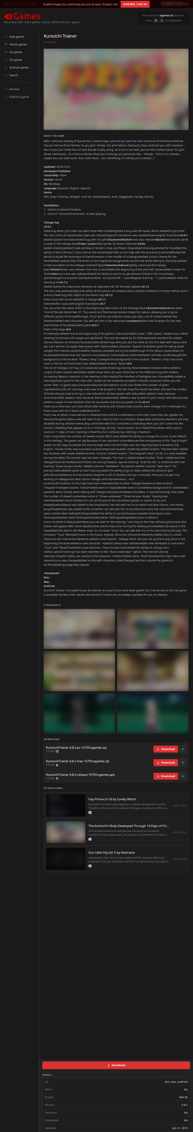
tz (183, 749)
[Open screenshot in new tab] (79, 629)
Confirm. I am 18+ (135, 4)
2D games (50, 42)
